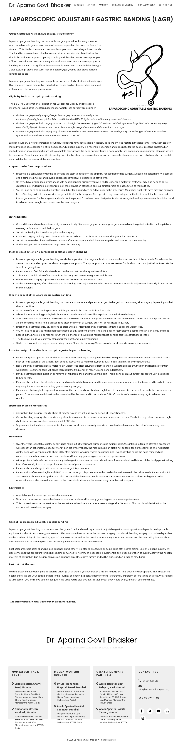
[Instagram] (143, 718)
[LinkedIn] (167, 711)
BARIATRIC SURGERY (122, 5)
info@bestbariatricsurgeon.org (154, 689)
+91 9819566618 (150, 680)
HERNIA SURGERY (146, 5)
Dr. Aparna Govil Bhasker (40, 5)
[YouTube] (158, 711)
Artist (91, 5)
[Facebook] (141, 711)
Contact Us (165, 5)
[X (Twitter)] (150, 711)
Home (67, 5)
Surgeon (79, 5)
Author (103, 5)
